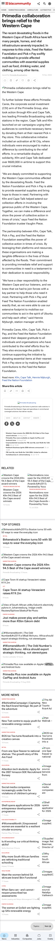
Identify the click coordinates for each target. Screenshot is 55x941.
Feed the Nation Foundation (17, 380)
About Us (16, 418)
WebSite (36, 418)
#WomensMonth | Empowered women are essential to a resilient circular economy (21, 826)
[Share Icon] (38, 712)
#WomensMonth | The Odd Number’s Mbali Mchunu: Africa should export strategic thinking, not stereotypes (27, 649)
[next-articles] (51, 479)
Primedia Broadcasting (18, 75)
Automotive (45, 10)
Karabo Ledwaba (9, 657)
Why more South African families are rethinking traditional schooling (20, 859)
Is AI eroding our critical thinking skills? (20, 843)
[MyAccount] (50, 4)
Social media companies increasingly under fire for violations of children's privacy (19, 790)
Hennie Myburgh (41, 377)
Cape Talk (25, 377)
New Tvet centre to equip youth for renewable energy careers (21, 722)
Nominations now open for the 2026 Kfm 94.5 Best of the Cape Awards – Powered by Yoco (39, 498)
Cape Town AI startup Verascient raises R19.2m (24, 591)
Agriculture (32, 10)
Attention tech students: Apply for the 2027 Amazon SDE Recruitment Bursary (21, 772)
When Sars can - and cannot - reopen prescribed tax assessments (18, 892)
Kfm (17, 377)
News (8, 418)
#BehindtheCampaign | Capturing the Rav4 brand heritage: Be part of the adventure (21, 705)
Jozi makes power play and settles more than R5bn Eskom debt (25, 619)
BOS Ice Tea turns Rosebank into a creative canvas (21, 737)
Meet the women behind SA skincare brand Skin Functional (19, 876)
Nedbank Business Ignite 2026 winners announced (25, 447)
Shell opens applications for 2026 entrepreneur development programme (21, 808)
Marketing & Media (17, 10)
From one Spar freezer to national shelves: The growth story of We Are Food (21, 753)
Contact (26, 418)
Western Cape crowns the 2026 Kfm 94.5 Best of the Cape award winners (12, 495)
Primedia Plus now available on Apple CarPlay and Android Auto (27, 676)
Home (3, 10)
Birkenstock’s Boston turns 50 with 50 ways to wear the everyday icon (27, 541)
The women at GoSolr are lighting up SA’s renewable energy (21, 909)
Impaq (4, 866)
